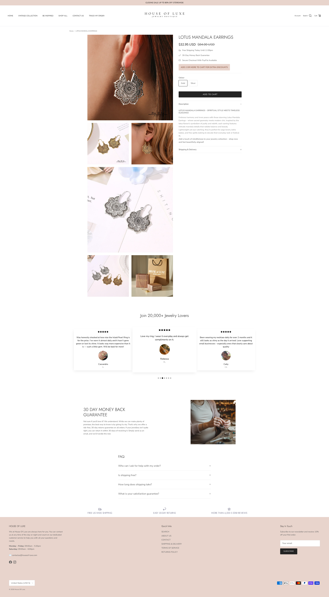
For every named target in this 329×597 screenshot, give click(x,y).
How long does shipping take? (135, 484)
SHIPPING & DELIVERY (171, 544)
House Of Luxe (20, 589)
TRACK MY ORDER (96, 16)
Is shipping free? (127, 475)
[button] (158, 378)
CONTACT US (78, 16)
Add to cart (210, 94)
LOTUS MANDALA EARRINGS (86, 31)
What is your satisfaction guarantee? (138, 493)
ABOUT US (166, 536)
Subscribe (289, 551)
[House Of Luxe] (164, 16)
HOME (10, 16)
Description (184, 104)
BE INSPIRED (48, 16)
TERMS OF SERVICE (170, 548)
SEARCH (165, 531)
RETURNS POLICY (169, 552)
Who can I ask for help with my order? (139, 466)
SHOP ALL (62, 16)
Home (71, 31)
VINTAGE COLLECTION (27, 16)
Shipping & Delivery (188, 149)
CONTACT (166, 540)
